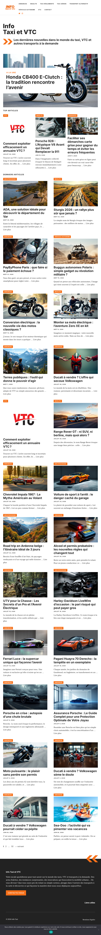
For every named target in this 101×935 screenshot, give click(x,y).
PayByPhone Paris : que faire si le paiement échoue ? (25, 269)
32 (12, 846)
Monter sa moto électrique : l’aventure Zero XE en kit (73, 324)
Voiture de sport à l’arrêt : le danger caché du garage (73, 496)
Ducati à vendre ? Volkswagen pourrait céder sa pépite (24, 827)
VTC (39, 9)
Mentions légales (89, 920)
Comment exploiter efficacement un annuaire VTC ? (16, 147)
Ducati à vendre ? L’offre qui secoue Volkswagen (73, 379)
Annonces (23, 4)
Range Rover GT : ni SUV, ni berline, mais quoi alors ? (73, 433)
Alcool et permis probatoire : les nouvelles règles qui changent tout (74, 549)
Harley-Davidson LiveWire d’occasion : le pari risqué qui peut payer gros (75, 604)
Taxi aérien (61, 4)
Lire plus (26, 164)
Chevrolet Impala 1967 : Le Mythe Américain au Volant (22, 496)
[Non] (99, 930)
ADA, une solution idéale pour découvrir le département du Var (24, 213)
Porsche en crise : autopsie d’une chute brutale (22, 714)
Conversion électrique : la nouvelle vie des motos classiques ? (21, 325)
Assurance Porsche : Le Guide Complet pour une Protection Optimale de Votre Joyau (75, 716)
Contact (48, 9)
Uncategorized (10, 179)
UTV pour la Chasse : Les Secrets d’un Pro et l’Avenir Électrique (22, 604)
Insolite (33, 4)
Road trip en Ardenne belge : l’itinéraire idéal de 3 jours (23, 547)
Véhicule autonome (27, 9)
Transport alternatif (79, 4)
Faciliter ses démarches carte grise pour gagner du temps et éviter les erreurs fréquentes (83, 145)
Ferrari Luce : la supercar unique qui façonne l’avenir (22, 660)
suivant (19, 846)
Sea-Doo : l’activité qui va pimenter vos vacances (72, 827)
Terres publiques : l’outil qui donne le (23, 379)
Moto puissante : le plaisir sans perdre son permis (21, 772)
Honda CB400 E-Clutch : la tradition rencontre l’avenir (34, 82)
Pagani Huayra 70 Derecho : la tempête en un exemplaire (75, 660)
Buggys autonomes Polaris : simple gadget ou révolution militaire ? (74, 271)
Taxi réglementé (47, 4)
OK (51, 932)
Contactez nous (16, 893)
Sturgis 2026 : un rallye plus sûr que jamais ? (74, 211)
